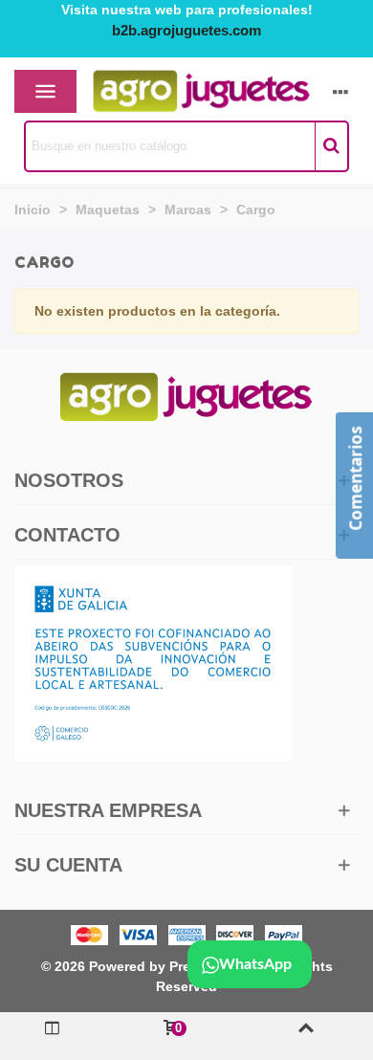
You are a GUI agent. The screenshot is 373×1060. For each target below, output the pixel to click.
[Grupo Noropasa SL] (168, 92)
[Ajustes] (340, 92)
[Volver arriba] (305, 1036)
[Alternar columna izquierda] (51, 1036)
